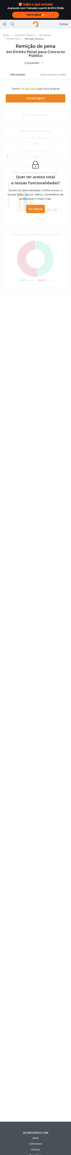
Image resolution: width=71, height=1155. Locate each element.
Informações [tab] (17, 74)
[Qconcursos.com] (35, 24)
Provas (35, 1149)
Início (35, 1138)
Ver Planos (35, 209)
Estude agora (35, 98)
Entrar (64, 24)
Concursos (35, 1143)
